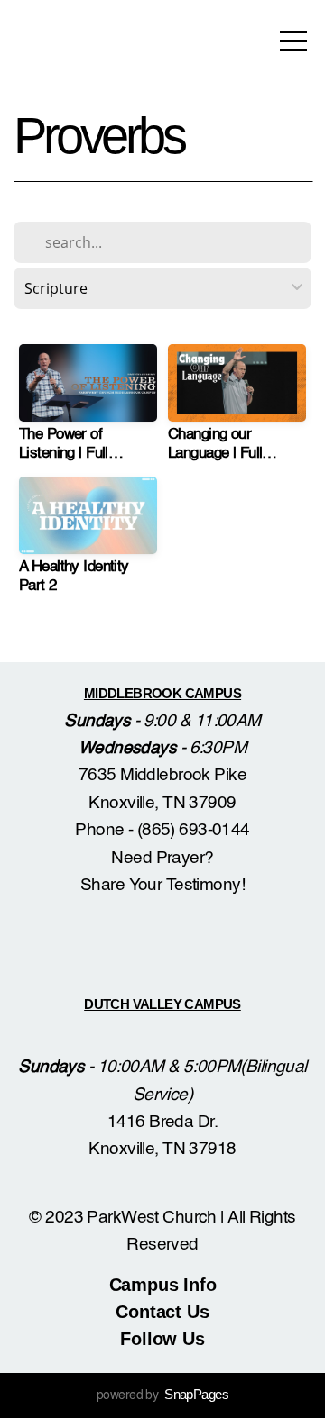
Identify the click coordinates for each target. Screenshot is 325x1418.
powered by (162, 1395)
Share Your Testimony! (162, 885)
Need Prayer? (162, 858)
